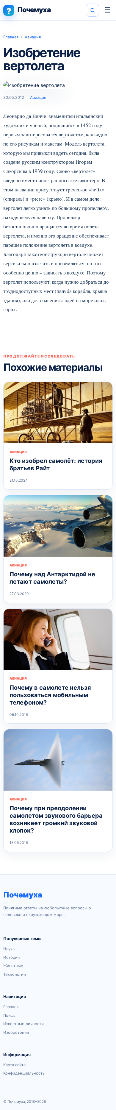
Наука (9, 948)
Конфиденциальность (24, 1073)
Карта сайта (14, 1064)
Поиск (9, 1015)
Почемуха (22, 894)
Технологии (14, 974)
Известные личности (23, 1023)
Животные (13, 965)
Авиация (33, 37)
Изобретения (16, 1032)
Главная (10, 37)
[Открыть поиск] (92, 10)
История (11, 957)
